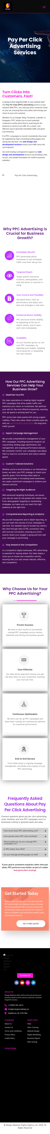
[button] (25, 830)
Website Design (33, 1031)
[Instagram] (27, 982)
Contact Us (9, 1027)
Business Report (33, 1038)
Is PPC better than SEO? (14, 849)
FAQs (29, 1024)
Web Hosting (32, 1042)
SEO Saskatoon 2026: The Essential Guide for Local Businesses (25, 1078)
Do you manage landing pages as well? (21, 854)
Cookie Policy (10, 1038)
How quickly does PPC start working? (20, 836)
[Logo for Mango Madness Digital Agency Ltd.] (8, 962)
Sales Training (32, 1027)
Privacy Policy (10, 1034)
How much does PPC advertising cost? (21, 831)
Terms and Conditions (13, 1031)
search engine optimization (22, 423)
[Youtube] (22, 982)
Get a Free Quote (31, 924)
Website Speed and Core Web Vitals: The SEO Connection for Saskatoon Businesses (24, 1113)
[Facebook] (16, 982)
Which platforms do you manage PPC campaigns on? (20, 843)
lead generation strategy (25, 870)
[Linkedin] (33, 982)
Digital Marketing (34, 1034)
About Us (8, 1024)
